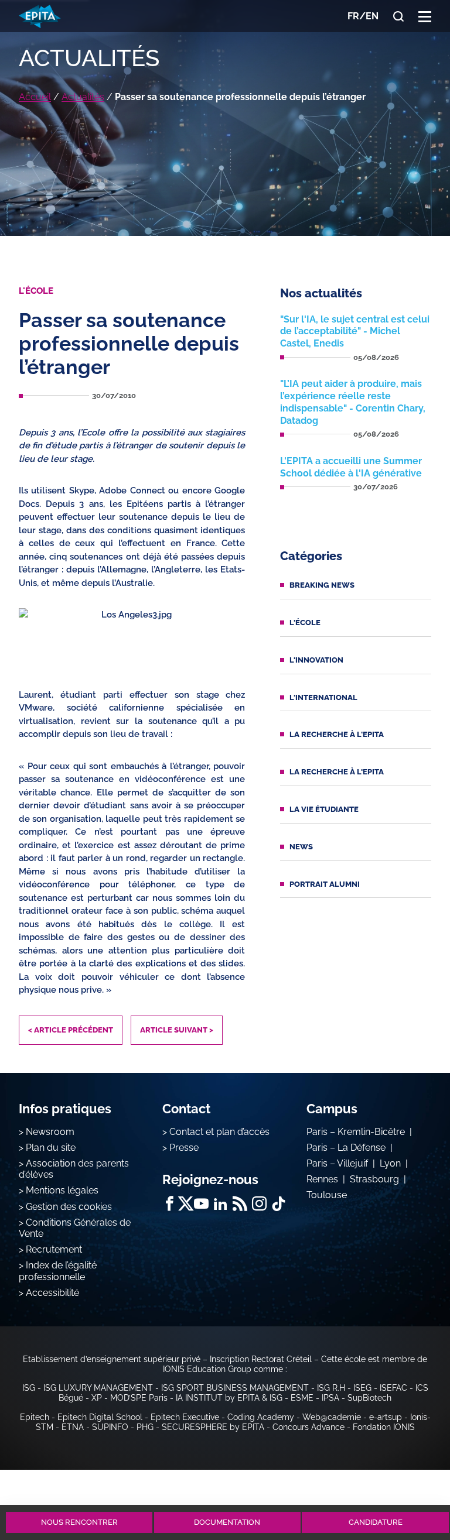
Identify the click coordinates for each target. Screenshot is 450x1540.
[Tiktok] (278, 1203)
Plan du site (51, 1147)
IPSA (330, 1397)
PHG (145, 1427)
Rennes (322, 1179)
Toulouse (326, 1195)
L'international (323, 697)
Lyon (390, 1163)
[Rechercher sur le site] (398, 16)
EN (372, 16)
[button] (424, 16)
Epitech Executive (185, 1417)
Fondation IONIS (384, 1427)
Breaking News (321, 585)
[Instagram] (259, 1203)
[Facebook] (169, 1203)
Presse (184, 1147)
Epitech (34, 1417)
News (301, 846)
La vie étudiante (324, 809)
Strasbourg (374, 1179)
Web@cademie (331, 1417)
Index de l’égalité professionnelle (58, 1271)
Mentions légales (62, 1190)
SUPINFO (110, 1427)
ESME (302, 1397)
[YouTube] (201, 1203)
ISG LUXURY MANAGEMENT (98, 1387)
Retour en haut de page (410, 1480)
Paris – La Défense (346, 1147)
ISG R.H (331, 1387)
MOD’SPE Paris (139, 1397)
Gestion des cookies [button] (69, 1206)
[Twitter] (185, 1203)
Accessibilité (52, 1292)
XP (96, 1397)
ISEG (362, 1387)
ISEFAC (393, 1387)
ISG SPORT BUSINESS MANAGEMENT (235, 1387)
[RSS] (240, 1203)
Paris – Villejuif (337, 1163)
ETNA (73, 1427)
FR (353, 16)
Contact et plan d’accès (219, 1131)
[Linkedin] (220, 1203)
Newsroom (50, 1131)
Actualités (83, 96)
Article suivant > (176, 1029)
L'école (305, 622)
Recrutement (54, 1249)
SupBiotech (369, 1397)
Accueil (35, 96)
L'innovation (316, 660)
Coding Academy (260, 1417)
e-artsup (385, 1417)
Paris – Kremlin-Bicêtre (355, 1131)
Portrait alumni (324, 884)
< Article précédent (70, 1029)
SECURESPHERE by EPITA (213, 1427)
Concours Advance (308, 1427)
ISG (28, 1387)
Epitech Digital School (99, 1417)
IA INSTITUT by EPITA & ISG (229, 1397)
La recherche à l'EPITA (336, 734)
